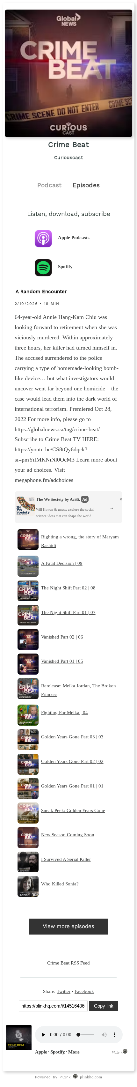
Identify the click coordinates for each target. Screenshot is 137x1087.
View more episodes (68, 926)
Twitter (63, 991)
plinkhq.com (91, 1077)
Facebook (84, 991)
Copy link (103, 1006)
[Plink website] (75, 1077)
